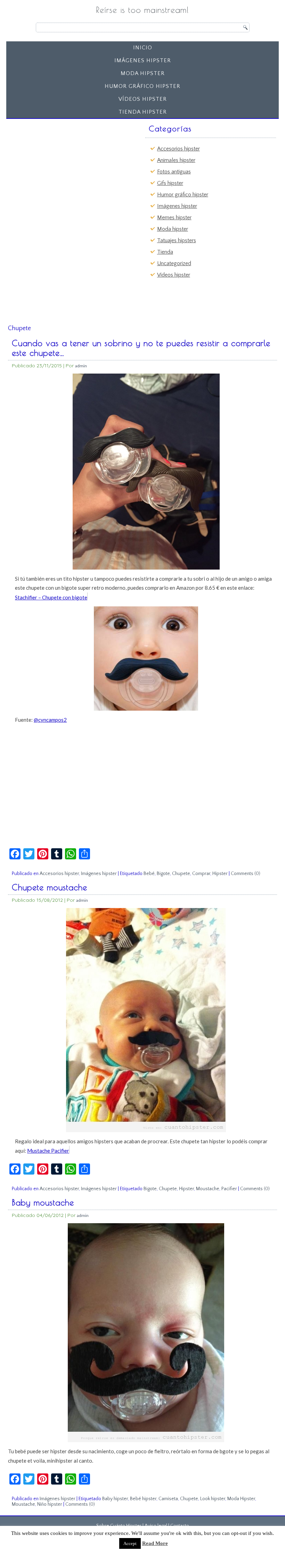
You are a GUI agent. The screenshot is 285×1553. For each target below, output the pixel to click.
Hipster (220, 873)
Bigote (163, 873)
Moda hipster (143, 73)
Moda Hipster (241, 1499)
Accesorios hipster (178, 149)
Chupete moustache (49, 887)
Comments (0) (245, 873)
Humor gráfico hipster (142, 86)
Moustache (207, 1189)
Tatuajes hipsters (176, 240)
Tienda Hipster (143, 112)
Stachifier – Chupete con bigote (51, 597)
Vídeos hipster (143, 99)
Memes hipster (174, 217)
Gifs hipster (170, 183)
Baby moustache (43, 1202)
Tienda (165, 252)
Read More (155, 1543)
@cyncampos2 (50, 720)
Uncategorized (174, 263)
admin (81, 365)
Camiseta (168, 1499)
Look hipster (212, 1499)
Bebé (149, 873)
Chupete (181, 873)
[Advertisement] (63, 165)
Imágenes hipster (142, 60)
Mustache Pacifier (48, 1150)
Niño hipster (49, 1504)
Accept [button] (130, 1543)
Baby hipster (115, 1499)
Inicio (142, 47)
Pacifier (229, 1189)
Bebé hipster (143, 1499)
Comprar (201, 873)
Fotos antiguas (174, 172)
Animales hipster (176, 160)
